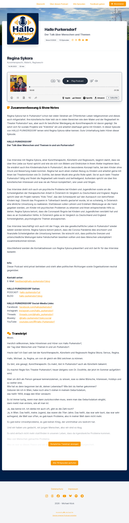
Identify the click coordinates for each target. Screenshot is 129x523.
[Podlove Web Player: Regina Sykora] (64, 86)
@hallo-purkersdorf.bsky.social (35, 318)
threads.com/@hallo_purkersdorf (36, 314)
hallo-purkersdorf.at (30, 292)
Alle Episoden (79, 4)
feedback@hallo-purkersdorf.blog (32, 281)
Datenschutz (57, 489)
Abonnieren (119, 4)
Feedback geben (97, 4)
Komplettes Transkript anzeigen (64, 444)
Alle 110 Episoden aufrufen (64, 463)
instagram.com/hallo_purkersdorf (36, 310)
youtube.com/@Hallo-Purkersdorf (37, 321)
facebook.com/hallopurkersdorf (35, 307)
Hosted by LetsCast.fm (64, 512)
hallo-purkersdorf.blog (30, 296)
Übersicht (40, 4)
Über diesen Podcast (59, 4)
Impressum (73, 489)
